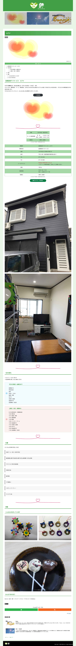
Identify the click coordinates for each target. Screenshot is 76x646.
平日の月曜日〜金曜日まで (15, 69)
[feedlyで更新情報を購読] (21, 609)
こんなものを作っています (13, 75)
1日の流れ (10, 67)
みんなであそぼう (12, 77)
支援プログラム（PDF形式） (38, 180)
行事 (8, 72)
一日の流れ (38, 95)
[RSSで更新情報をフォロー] (54, 609)
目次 (36, 63)
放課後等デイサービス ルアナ (14, 66)
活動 (8, 74)
